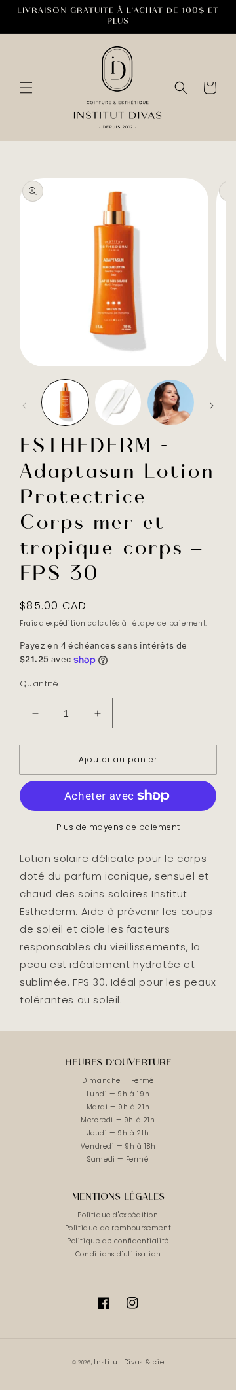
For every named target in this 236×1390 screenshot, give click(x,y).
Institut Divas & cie (129, 1362)
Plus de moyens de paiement (118, 826)
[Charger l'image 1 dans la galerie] (65, 403)
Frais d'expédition (53, 623)
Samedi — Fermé (117, 1159)
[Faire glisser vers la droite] (211, 405)
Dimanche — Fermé (118, 1081)
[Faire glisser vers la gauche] (24, 405)
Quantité (39, 683)
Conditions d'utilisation (118, 1254)
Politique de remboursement (118, 1228)
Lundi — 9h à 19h (118, 1094)
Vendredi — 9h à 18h (118, 1146)
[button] (26, 87)
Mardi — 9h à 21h (118, 1107)
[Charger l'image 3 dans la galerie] (171, 403)
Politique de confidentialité (118, 1241)
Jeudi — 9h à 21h (118, 1133)
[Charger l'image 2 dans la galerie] (118, 403)
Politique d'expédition (117, 1215)
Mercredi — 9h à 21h (118, 1120)
